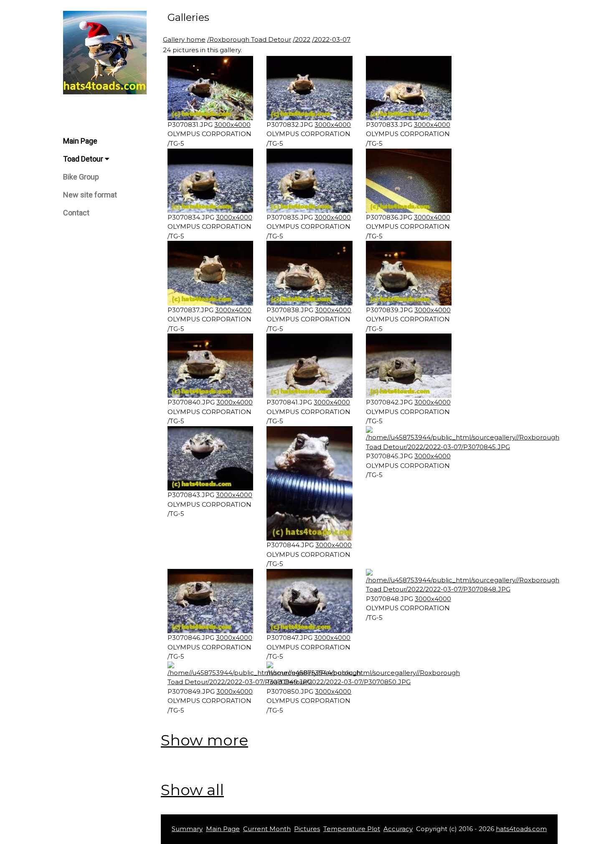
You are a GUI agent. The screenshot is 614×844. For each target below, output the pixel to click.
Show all (192, 790)
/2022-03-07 (331, 39)
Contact (76, 212)
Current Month (267, 829)
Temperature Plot (351, 829)
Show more (204, 740)
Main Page (80, 140)
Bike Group (81, 176)
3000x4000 (232, 125)
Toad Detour (84, 158)
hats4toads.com (521, 829)
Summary (187, 829)
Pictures (307, 829)
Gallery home (184, 39)
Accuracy (398, 829)
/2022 (301, 39)
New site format (90, 194)
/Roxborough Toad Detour (249, 39)
